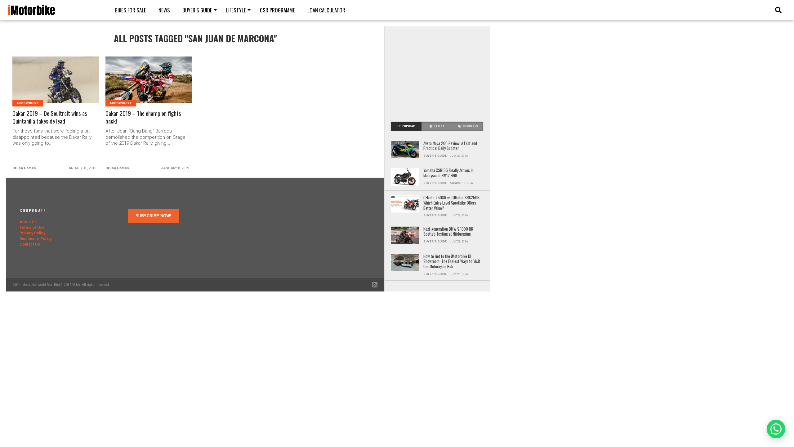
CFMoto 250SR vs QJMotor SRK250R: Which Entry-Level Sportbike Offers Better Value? (451, 203)
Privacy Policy (32, 233)
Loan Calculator (326, 10)
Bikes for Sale (130, 10)
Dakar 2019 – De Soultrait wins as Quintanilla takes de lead (49, 117)
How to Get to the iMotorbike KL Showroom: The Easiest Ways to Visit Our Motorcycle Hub (451, 261)
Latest (439, 126)
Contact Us (30, 244)
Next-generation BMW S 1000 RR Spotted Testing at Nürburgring (448, 232)
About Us (28, 221)
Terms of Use (32, 227)
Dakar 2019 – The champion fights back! (143, 117)
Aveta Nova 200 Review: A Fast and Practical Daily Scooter (450, 146)
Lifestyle (236, 10)
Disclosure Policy (35, 238)
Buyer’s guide (197, 10)
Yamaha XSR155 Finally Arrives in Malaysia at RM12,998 (448, 173)
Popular (408, 126)
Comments (470, 126)
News (164, 10)
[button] (776, 429)
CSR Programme (277, 10)
